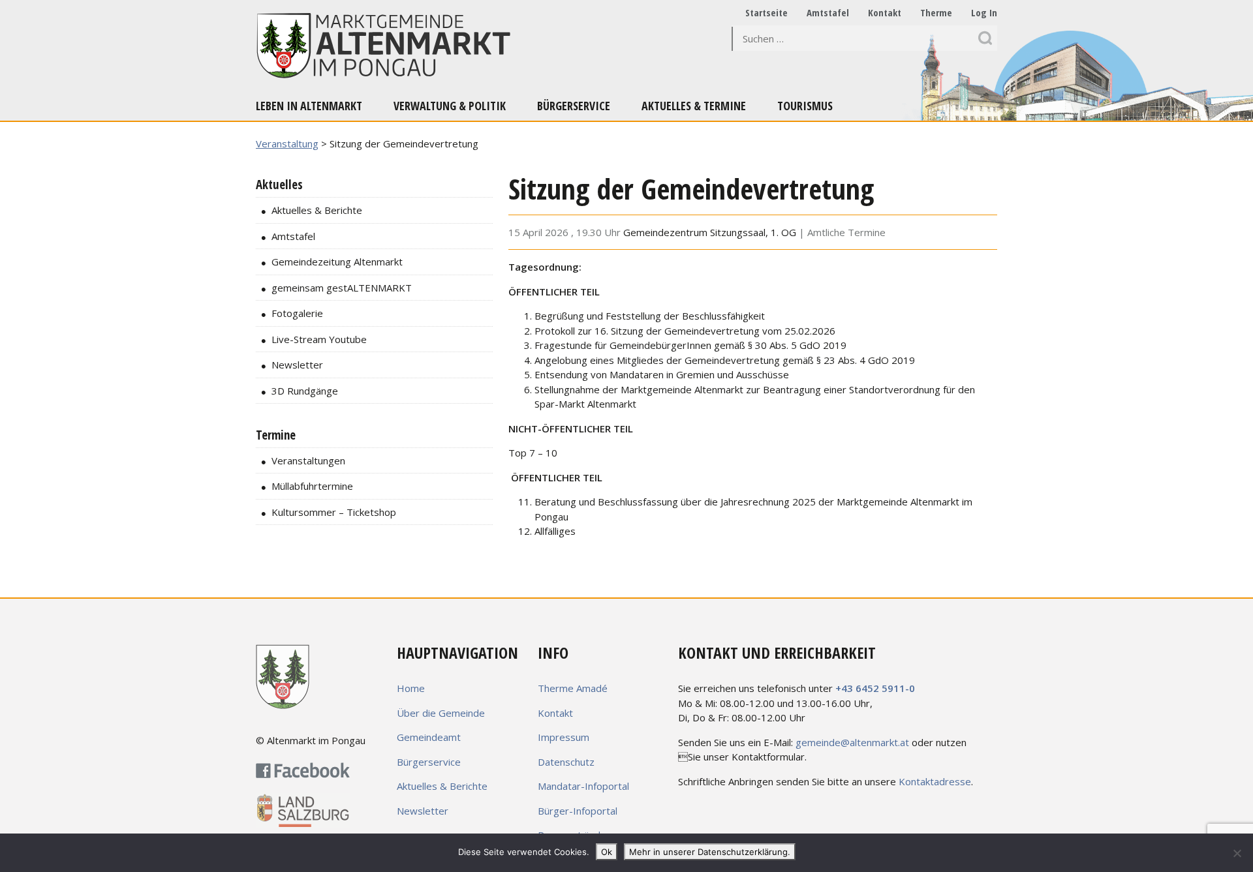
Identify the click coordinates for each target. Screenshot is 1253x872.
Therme (936, 12)
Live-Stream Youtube (319, 339)
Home (411, 688)
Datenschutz (566, 761)
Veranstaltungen (308, 460)
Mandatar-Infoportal (583, 785)
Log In (984, 12)
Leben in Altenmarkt (309, 105)
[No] (1236, 853)
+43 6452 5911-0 (875, 688)
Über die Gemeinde (441, 712)
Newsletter (297, 364)
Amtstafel (828, 12)
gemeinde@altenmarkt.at (852, 742)
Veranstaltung (287, 143)
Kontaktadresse (935, 781)
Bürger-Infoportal (577, 810)
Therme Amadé (573, 688)
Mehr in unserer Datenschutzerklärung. (709, 852)
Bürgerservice (573, 105)
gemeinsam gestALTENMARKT (341, 287)
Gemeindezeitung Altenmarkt (337, 261)
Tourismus (805, 105)
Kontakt (884, 12)
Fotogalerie (297, 313)
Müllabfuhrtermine (312, 485)
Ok (606, 852)
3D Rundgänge (304, 390)
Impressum (563, 737)
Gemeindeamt (429, 737)
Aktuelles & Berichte (316, 210)
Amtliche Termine (846, 232)
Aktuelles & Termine (694, 105)
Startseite (766, 12)
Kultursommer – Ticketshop (333, 512)
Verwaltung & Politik (450, 105)
